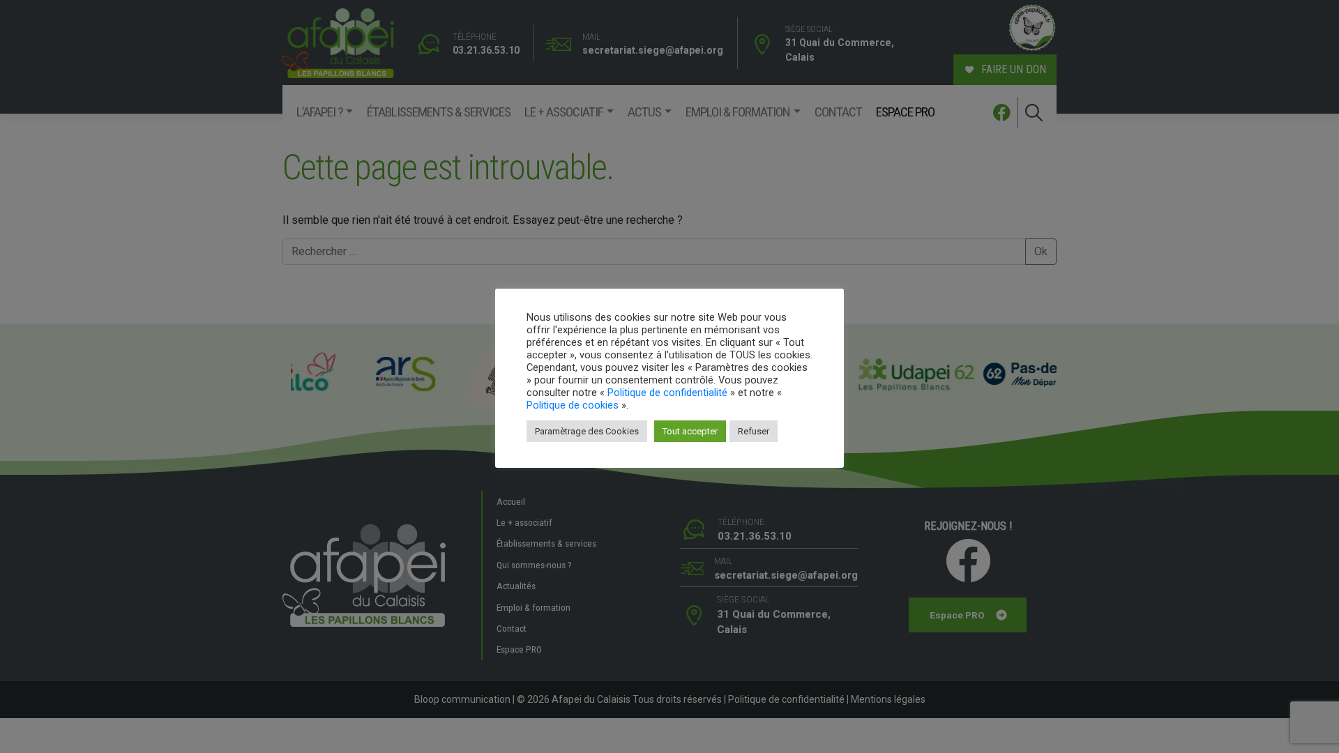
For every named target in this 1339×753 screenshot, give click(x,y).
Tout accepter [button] (690, 431)
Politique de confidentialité (667, 392)
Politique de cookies (573, 405)
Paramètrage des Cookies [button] (587, 431)
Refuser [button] (753, 431)
